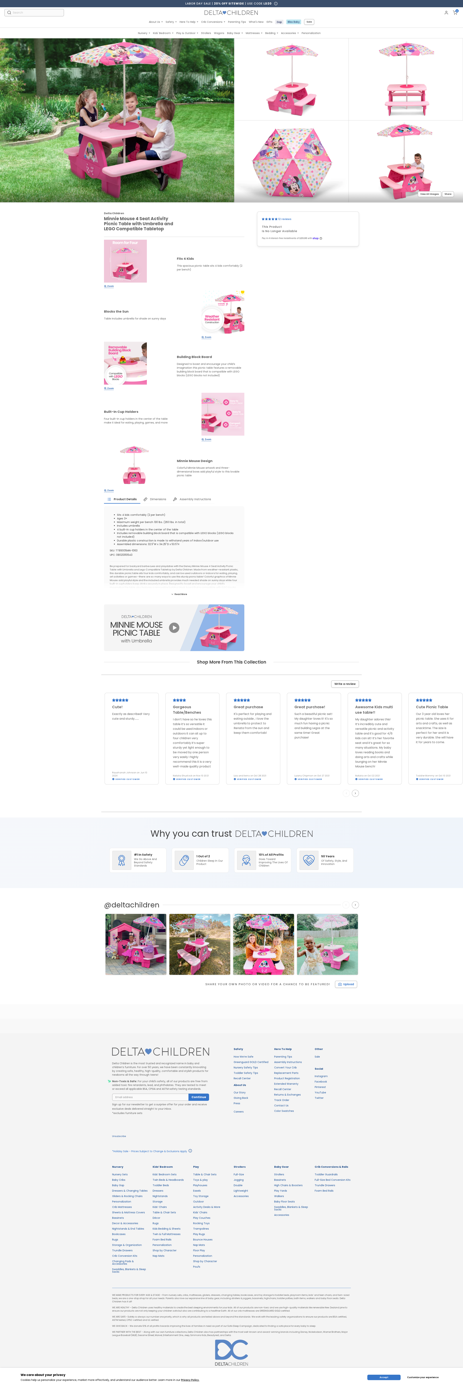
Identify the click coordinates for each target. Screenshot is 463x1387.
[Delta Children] (160, 1052)
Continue (199, 1097)
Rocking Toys (201, 1223)
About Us (154, 22)
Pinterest (320, 1087)
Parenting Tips (237, 22)
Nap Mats (158, 1256)
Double (238, 1185)
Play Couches (201, 1218)
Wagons (219, 33)
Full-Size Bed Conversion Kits (333, 1180)
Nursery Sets (120, 1174)
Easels (197, 1191)
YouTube (320, 1092)
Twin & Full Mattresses (166, 1234)
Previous (347, 793)
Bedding (270, 33)
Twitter (319, 1098)
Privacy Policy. (190, 1380)
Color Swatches (284, 1111)
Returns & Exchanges (287, 1094)
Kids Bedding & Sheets (166, 1229)
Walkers (279, 1196)
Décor (156, 1218)
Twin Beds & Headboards (168, 1180)
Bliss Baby (294, 22)
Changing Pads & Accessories (123, 1262)
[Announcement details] (190, 1151)
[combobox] (34, 12)
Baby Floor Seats (284, 1201)
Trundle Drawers (122, 1250)
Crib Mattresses (122, 1207)
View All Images (429, 194)
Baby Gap (118, 1185)
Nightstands (160, 1196)
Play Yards (280, 1191)
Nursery (142, 33)
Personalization (311, 33)
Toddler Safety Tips (246, 1073)
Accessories (288, 33)
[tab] (122, 499)
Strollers (206, 33)
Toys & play (200, 1180)
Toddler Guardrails (326, 1174)
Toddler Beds (161, 1185)
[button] (270, 219)
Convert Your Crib (285, 1067)
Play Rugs (199, 1234)
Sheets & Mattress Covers (128, 1212)
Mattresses (253, 33)
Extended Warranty (286, 1084)
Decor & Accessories (125, 1223)
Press (237, 1103)
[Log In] (446, 12)
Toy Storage (201, 1196)
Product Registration (287, 1078)
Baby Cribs (118, 1180)
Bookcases (119, 1234)
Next (355, 793)
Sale (309, 21)
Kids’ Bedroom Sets (165, 1174)
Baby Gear (233, 33)
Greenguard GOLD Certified (251, 1062)
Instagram (321, 1076)
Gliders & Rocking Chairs (127, 1196)
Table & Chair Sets (164, 1212)
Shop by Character (165, 1250)
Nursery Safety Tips (246, 1067)
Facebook (321, 1081)
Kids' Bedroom (162, 33)
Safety (170, 22)
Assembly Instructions (288, 1062)
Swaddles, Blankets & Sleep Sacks (129, 1270)
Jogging (239, 1180)
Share (448, 194)
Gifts (269, 22)
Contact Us (281, 1105)
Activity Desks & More (206, 1207)
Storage (158, 1201)
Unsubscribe (119, 1136)
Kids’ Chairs (160, 1207)
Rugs (115, 1239)
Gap (279, 22)
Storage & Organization (127, 1245)
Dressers (158, 1191)
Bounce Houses (203, 1239)
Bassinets (118, 1218)
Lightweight (241, 1191)
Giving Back (241, 1098)
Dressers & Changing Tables (130, 1191)
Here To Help (188, 22)
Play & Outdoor (186, 33)
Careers (239, 1111)
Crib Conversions (211, 22)
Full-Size (239, 1174)
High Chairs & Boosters (288, 1185)
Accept (384, 1377)
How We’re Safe (243, 1056)
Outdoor (198, 1201)
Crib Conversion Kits (124, 1256)
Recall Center (242, 1078)
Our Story (240, 1092)
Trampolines (201, 1229)
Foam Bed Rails (162, 1239)
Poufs (196, 1267)
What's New (256, 22)
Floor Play (199, 1250)
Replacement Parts (286, 1073)
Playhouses (200, 1185)
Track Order (281, 1100)
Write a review (345, 684)
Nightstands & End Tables (128, 1229)
